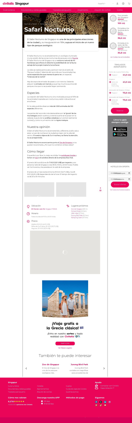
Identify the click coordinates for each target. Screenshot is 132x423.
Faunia (75, 58)
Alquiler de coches (103, 10)
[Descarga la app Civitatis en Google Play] (120, 134)
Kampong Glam (76, 217)
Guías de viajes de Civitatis (76, 389)
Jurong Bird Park (76, 215)
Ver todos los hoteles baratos (120, 190)
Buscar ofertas (120, 184)
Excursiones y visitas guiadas (33, 10)
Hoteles (40, 386)
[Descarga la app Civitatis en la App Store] (120, 129)
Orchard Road (75, 211)
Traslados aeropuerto (62, 10)
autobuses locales (68, 155)
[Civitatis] (13, 420)
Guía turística (9, 10)
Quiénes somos (72, 392)
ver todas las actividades (120, 57)
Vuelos (120, 10)
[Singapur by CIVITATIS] (9, 3)
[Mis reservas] (117, 3)
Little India (74, 213)
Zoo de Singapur (66, 143)
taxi (36, 158)
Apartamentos (43, 389)
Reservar (119, 111)
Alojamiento (82, 10)
